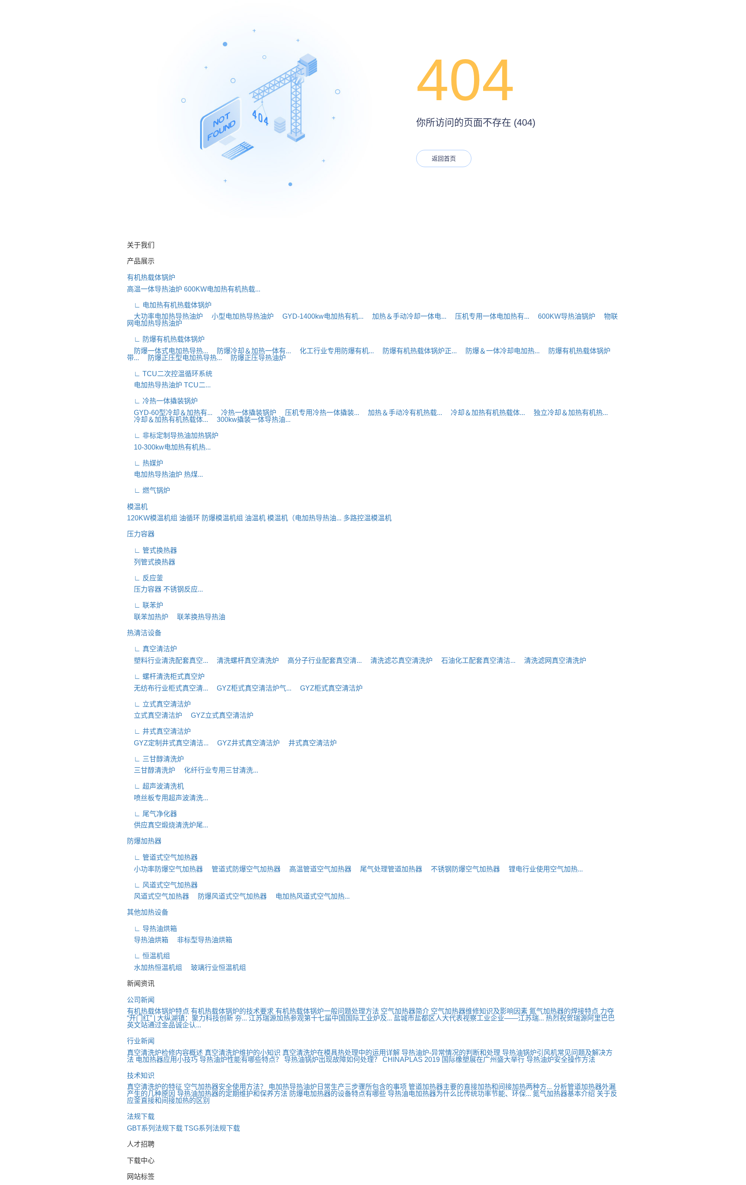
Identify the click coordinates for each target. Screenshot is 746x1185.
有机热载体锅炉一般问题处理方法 (327, 1011)
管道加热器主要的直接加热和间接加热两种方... (480, 1086)
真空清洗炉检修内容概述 (165, 1052)
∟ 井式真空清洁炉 (159, 731)
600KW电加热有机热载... (222, 289)
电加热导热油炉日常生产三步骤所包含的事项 (338, 1086)
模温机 (137, 506)
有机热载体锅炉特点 (158, 1011)
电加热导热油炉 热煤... (165, 474)
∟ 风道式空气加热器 (162, 885)
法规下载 (141, 1116)
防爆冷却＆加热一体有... (250, 351)
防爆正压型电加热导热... (181, 357)
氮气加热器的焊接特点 (563, 1011)
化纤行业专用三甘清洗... (217, 770)
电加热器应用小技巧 (167, 1059)
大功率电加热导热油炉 (165, 316)
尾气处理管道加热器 (387, 869)
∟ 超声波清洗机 (155, 786)
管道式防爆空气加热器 (243, 869)
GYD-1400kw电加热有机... (319, 316)
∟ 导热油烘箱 (152, 928)
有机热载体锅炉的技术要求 (232, 1011)
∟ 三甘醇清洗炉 (155, 759)
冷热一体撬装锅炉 (245, 412)
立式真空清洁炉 (154, 715)
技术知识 (141, 1075)
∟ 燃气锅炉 (148, 490)
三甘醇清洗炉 (151, 770)
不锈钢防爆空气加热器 (462, 869)
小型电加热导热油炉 (239, 316)
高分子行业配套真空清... (321, 660)
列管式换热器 (151, 562)
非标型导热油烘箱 (201, 940)
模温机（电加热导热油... (304, 518)
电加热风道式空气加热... (309, 896)
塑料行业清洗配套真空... (167, 660)
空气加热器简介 (405, 1011)
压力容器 (141, 534)
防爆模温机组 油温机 (234, 518)
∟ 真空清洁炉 (152, 649)
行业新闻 (141, 1041)
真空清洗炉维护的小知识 (243, 1052)
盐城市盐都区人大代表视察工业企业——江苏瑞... (469, 1018)
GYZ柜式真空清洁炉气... (250, 688)
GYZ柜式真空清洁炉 (328, 688)
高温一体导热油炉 (154, 289)
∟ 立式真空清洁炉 (159, 704)
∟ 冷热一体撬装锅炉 (162, 401)
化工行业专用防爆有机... (333, 351)
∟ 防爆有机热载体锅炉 (166, 339)
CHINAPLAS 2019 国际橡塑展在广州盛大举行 (453, 1059)
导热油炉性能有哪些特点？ (240, 1059)
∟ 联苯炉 (145, 605)
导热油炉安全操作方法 (560, 1059)
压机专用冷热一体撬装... (318, 412)
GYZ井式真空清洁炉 (245, 743)
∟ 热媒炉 (145, 463)
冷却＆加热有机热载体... (484, 412)
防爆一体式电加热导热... (167, 351)
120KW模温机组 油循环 (163, 518)
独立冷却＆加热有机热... (567, 412)
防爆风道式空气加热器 (229, 896)
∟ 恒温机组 (148, 956)
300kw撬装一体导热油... (250, 419)
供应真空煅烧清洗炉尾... (167, 825)
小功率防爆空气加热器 (165, 869)
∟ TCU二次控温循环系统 (169, 373)
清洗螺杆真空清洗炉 (244, 660)
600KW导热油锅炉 (563, 316)
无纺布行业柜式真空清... (167, 688)
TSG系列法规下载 (212, 1128)
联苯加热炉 (147, 617)
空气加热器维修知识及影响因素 (479, 1011)
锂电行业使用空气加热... (542, 869)
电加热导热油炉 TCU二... (169, 385)
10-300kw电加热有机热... (169, 447)
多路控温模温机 (367, 518)
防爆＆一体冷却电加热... (499, 351)
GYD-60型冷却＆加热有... (169, 412)
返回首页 (444, 158)
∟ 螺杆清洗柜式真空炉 (166, 676)
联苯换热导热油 (197, 617)
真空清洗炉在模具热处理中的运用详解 (341, 1052)
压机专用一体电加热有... (488, 316)
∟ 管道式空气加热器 (162, 857)
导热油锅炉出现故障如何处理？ (332, 1059)
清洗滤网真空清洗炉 (551, 660)
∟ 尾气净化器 (152, 813)
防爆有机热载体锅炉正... (416, 351)
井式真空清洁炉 (309, 743)
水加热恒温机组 (154, 967)
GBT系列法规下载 (155, 1128)
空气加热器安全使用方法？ (225, 1086)
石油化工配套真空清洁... (474, 660)
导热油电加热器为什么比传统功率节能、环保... (459, 1093)
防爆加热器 (144, 841)
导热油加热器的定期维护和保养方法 (232, 1093)
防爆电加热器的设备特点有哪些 (337, 1093)
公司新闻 (141, 1000)
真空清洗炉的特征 (154, 1086)
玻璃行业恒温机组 (215, 967)
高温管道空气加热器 (316, 869)
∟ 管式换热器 (152, 550)
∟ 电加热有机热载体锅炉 (169, 305)
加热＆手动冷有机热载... (401, 412)
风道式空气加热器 (158, 896)
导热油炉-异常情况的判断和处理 (450, 1052)
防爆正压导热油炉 (255, 357)
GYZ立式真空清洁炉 (218, 715)
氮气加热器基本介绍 (564, 1093)
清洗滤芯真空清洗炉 (398, 660)
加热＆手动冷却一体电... (405, 316)
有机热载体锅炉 (151, 277)
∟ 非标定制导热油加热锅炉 (172, 435)
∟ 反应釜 (145, 578)
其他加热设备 (147, 912)
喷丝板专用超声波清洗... (167, 798)
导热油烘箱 (147, 940)
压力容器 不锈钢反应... (165, 589)
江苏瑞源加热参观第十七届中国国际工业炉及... (320, 1018)
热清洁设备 (144, 633)
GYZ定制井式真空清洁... (168, 743)
